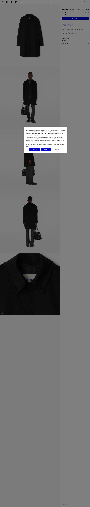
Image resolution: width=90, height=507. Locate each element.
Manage (57, 149)
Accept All (34, 149)
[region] (45, 140)
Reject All (46, 149)
